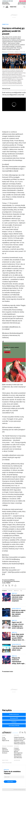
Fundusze (14, 722)
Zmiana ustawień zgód (19, 739)
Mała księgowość (18, 753)
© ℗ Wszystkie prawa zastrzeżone (11, 581)
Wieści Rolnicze (18, 756)
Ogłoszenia (5, 749)
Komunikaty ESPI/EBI (14, 725)
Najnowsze (16, 590)
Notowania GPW (14, 718)
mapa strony (5, 760)
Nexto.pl (16, 751)
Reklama (4, 748)
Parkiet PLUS (13, 7)
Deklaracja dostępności (19, 743)
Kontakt (4, 739)
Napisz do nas (5, 740)
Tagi (21, 590)
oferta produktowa (7, 762)
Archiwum (4, 753)
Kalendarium (17, 760)
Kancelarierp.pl (17, 754)
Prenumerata (5, 751)
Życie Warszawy (18, 757)
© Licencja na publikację (8, 580)
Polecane (10, 590)
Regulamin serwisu (18, 740)
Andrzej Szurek (6, 88)
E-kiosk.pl (16, 748)
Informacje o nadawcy (19, 742)
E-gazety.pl (16, 749)
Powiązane (4, 590)
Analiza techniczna (14, 714)
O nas (3, 737)
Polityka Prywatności (19, 737)
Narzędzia (7, 710)
